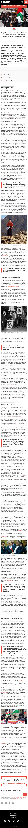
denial (9, 747)
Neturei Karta (4, 692)
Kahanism (21, 492)
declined (20, 530)
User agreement (13, 815)
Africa (19, 416)
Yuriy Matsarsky (14, 39)
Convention (8, 115)
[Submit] (25, 794)
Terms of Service (16, 797)
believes (21, 680)
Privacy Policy (22, 797)
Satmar (3, 658)
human (5, 255)
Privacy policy (14, 817)
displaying (3, 536)
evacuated (15, 505)
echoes (16, 763)
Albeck (13, 90)
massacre (24, 475)
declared (8, 613)
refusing (11, 384)
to (18, 136)
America (12, 416)
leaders (3, 743)
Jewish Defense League (13, 286)
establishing (8, 580)
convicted (3, 534)
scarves (13, 705)
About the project (13, 813)
